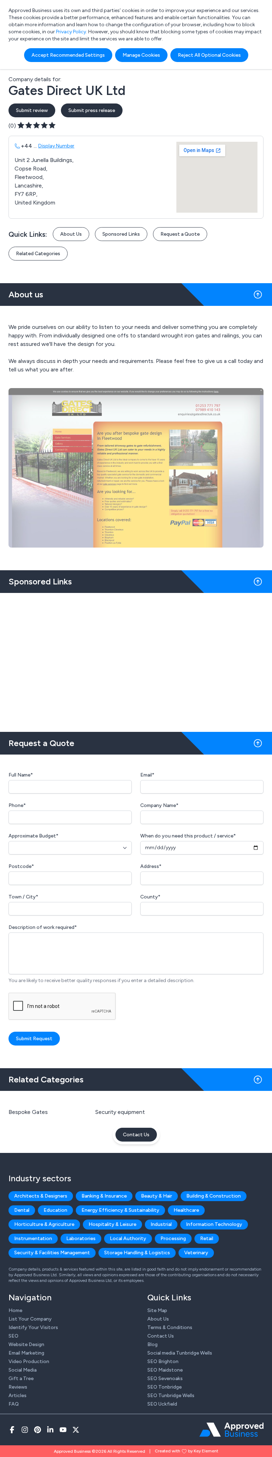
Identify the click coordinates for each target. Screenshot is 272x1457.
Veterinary (196, 1253)
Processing (173, 1238)
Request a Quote (180, 234)
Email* (147, 775)
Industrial (161, 1224)
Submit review (32, 110)
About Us (71, 234)
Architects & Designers (40, 1196)
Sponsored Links (121, 234)
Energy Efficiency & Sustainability (120, 1210)
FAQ (13, 1404)
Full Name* (20, 775)
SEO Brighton (162, 1361)
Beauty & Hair (156, 1196)
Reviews (17, 1387)
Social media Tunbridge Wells (179, 1353)
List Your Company (30, 1319)
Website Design (26, 1344)
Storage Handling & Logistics (137, 1253)
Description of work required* (42, 927)
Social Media (22, 1370)
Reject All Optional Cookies (209, 55)
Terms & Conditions (169, 1327)
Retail (206, 1238)
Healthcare (186, 1210)
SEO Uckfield (162, 1404)
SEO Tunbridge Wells (170, 1395)
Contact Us (136, 1135)
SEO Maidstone (165, 1370)
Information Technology (214, 1224)
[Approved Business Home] (231, 1430)
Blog (152, 1344)
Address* (151, 866)
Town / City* (23, 897)
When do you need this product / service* (188, 836)
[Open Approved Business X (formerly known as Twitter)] (75, 1429)
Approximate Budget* (33, 836)
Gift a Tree (21, 1378)
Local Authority (128, 1238)
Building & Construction (213, 1196)
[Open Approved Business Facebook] (12, 1429)
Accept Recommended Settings (68, 55)
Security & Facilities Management (52, 1253)
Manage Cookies (141, 55)
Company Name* (159, 805)
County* (150, 897)
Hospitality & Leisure (112, 1224)
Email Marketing (26, 1353)
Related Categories (38, 254)
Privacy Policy (71, 32)
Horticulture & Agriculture (44, 1224)
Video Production (28, 1361)
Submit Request (34, 1039)
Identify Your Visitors (33, 1327)
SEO (13, 1336)
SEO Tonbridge (164, 1387)
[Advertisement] (136, 659)
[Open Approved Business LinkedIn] (50, 1429)
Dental (21, 1210)
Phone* (17, 805)
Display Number (56, 146)
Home (15, 1310)
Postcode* (21, 866)
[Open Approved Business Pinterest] (37, 1429)
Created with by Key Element (186, 1450)
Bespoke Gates (28, 1112)
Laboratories (81, 1238)
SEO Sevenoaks (165, 1378)
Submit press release (91, 110)
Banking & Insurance (104, 1196)
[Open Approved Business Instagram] (24, 1429)
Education (55, 1210)
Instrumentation (33, 1238)
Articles (17, 1395)
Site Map (157, 1310)
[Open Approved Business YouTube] (63, 1429)
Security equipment (120, 1112)
